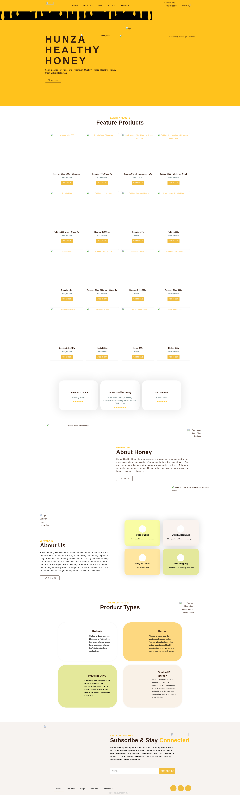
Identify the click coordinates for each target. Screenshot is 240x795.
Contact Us (107, 789)
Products (94, 789)
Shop (100, 6)
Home (75, 6)
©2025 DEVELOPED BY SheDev (120, 793)
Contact (124, 6)
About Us (88, 6)
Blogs (111, 6)
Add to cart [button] (66, 183)
